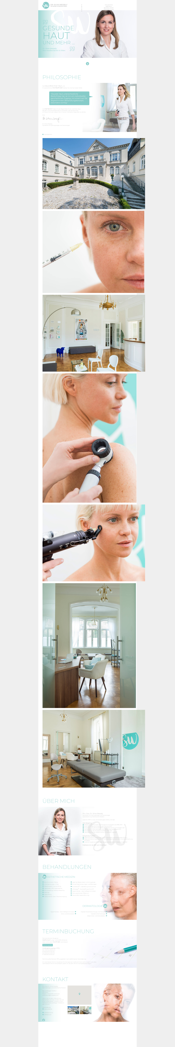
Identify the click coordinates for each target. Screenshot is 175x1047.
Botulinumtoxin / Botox (51, 882)
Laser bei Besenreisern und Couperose (83, 882)
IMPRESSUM (47, 1014)
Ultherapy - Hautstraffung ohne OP (83, 889)
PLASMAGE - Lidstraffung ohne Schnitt (84, 886)
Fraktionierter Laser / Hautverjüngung (55, 896)
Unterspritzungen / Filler (51, 884)
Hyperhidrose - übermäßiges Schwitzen (84, 891)
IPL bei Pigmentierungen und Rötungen (84, 884)
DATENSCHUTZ (48, 1012)
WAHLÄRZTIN (48, 1009)
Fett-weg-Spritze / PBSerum (80, 893)
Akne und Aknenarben (67, 914)
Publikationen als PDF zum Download (94, 845)
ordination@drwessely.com (50, 995)
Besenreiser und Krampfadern (96, 916)
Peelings (46, 892)
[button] (79, 994)
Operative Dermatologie (98, 914)
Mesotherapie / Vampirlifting (52, 886)
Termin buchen (47, 945)
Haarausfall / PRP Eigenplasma (53, 888)
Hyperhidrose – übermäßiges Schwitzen (62, 911)
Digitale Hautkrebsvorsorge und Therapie (93, 911)
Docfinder (56, 942)
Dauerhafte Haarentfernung (80, 895)
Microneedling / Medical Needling (54, 890)
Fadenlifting (47, 894)
